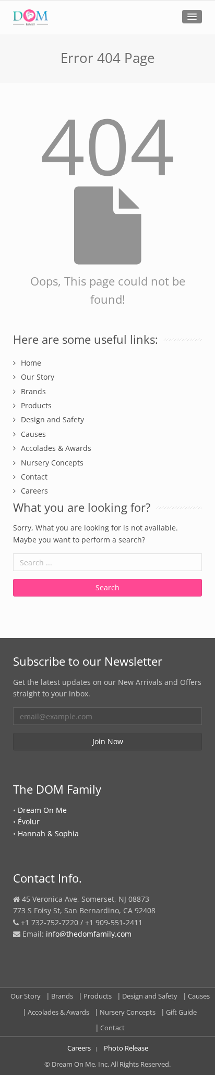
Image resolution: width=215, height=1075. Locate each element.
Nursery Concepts (52, 463)
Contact (34, 477)
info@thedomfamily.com (89, 934)
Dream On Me (42, 810)
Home (31, 363)
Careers (34, 491)
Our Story (37, 377)
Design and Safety (52, 419)
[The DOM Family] (30, 17)
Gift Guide (181, 1012)
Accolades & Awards (56, 448)
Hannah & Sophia (48, 833)
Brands (33, 391)
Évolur (29, 821)
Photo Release (126, 1048)
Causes (33, 434)
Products (36, 405)
